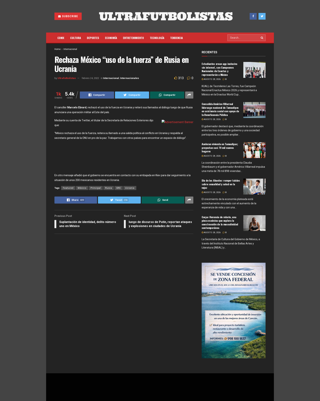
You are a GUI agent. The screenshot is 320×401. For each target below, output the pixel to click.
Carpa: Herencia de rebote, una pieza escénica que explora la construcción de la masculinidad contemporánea (220, 222)
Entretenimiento (133, 38)
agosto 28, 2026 (212, 79)
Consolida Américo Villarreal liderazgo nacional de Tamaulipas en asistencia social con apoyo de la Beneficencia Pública (220, 109)
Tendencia (176, 38)
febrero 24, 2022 (90, 78)
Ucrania (129, 188)
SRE (118, 188)
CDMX (60, 38)
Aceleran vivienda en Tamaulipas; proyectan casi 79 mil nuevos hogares (220, 147)
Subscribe (69, 16)
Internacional (70, 49)
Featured (68, 188)
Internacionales (129, 78)
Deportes (93, 38)
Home (57, 49)
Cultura (75, 38)
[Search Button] (262, 37)
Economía (111, 38)
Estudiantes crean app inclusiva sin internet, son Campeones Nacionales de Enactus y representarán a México (219, 69)
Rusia (108, 188)
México (82, 188)
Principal (96, 188)
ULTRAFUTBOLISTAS (166, 16)
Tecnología (157, 38)
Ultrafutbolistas (67, 78)
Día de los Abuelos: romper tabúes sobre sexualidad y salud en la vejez (221, 183)
